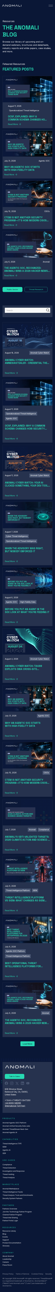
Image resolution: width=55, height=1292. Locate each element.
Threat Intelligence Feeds (13, 1192)
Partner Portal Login (10, 1221)
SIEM (4, 1147)
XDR (4, 1153)
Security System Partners (12, 1198)
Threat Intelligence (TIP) (12, 1144)
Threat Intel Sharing (10, 1218)
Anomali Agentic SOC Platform (14, 1123)
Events (5, 1237)
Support (6, 1240)
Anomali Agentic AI (10, 1132)
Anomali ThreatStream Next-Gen (15, 1129)
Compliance (7, 1165)
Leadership (7, 1259)
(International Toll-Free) (15, 1106)
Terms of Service (22, 1274)
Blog (4, 1234)
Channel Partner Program (12, 1215)
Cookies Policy (37, 1274)
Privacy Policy (8, 1274)
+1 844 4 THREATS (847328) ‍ (18, 1100)
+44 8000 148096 (13, 1103)
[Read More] (27, 102)
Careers (6, 1262)
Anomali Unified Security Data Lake (16, 1126)
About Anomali (8, 1256)
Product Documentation (12, 1243)
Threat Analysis (9, 1178)
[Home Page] (11, 6)
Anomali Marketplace (11, 1189)
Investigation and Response (14, 1171)
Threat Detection (9, 1168)
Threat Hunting (8, 1174)
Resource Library (9, 1231)
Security (48, 1274)
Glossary (6, 1246)
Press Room (7, 1265)
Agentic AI (6, 1150)
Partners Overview (10, 1209)
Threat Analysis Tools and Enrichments (18, 1195)
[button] (51, 6)
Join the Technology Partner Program (17, 1212)
